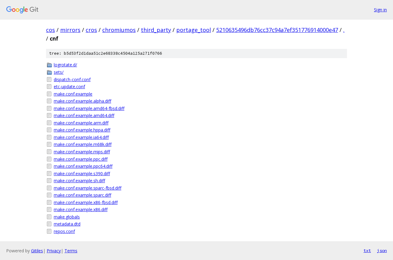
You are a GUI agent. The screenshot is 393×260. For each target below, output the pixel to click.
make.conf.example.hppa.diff (82, 130)
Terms (70, 251)
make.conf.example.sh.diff (79, 180)
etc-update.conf (69, 86)
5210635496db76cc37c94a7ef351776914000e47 (277, 29)
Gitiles (37, 251)
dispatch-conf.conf (72, 79)
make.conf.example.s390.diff (82, 173)
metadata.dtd (67, 224)
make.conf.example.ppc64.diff (83, 166)
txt (367, 250)
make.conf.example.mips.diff (82, 152)
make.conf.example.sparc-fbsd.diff (87, 188)
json (382, 250)
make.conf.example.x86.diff (80, 209)
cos (50, 29)
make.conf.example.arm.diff (81, 123)
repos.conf (64, 231)
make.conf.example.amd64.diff (84, 115)
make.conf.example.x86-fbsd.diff (86, 202)
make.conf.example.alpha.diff (82, 101)
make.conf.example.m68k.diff (82, 144)
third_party (156, 29)
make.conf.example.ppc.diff (80, 159)
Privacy (54, 251)
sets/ (59, 72)
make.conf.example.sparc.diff (82, 195)
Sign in (380, 10)
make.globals (67, 217)
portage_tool (193, 29)
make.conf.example (73, 94)
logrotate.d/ (65, 65)
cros (91, 29)
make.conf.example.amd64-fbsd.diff (89, 108)
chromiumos (119, 29)
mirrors (70, 29)
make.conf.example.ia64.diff (81, 137)
